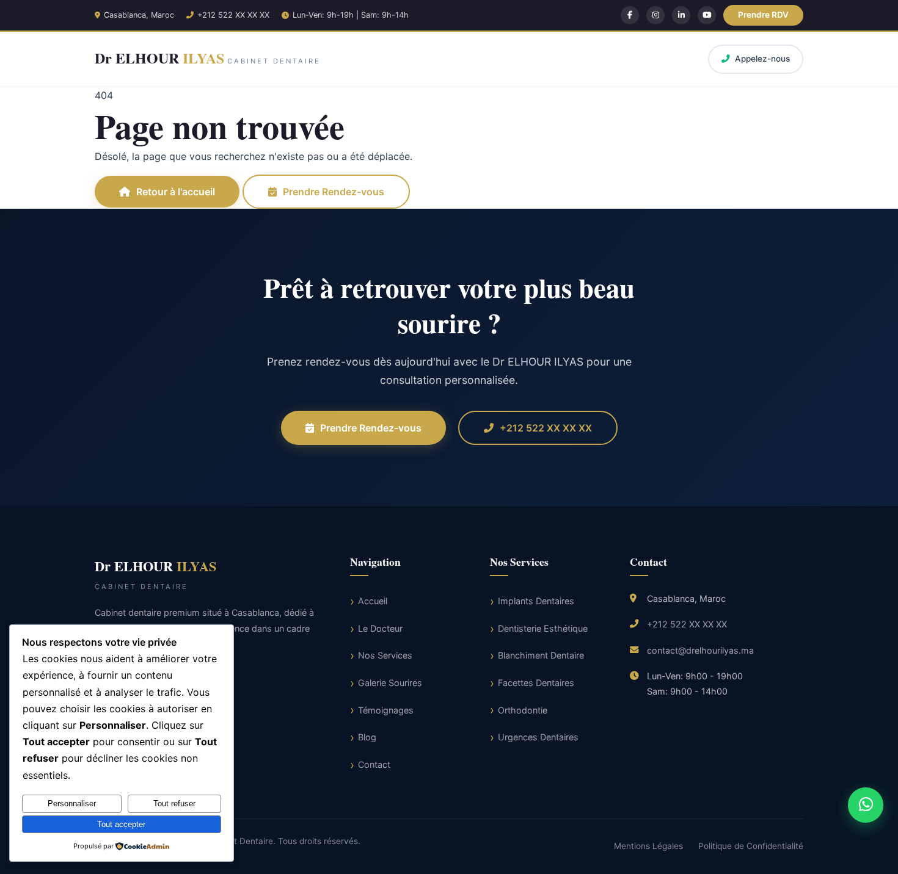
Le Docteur (380, 628)
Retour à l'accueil (175, 192)
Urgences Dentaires (538, 737)
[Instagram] (655, 15)
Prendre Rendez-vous (333, 192)
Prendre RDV (763, 15)
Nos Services (385, 655)
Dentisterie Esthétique (543, 628)
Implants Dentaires (536, 601)
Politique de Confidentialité (750, 846)
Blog (367, 737)
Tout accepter (121, 824)
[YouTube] (707, 15)
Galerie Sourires (390, 682)
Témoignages (386, 710)
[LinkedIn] (681, 15)
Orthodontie (522, 710)
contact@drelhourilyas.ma (700, 650)
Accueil (372, 601)
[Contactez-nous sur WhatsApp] (866, 805)
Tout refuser (174, 803)
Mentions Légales (648, 846)
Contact (374, 764)
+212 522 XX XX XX (233, 15)
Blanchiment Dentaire (541, 655)
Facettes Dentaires (536, 682)
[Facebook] (630, 15)
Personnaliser (72, 803)
